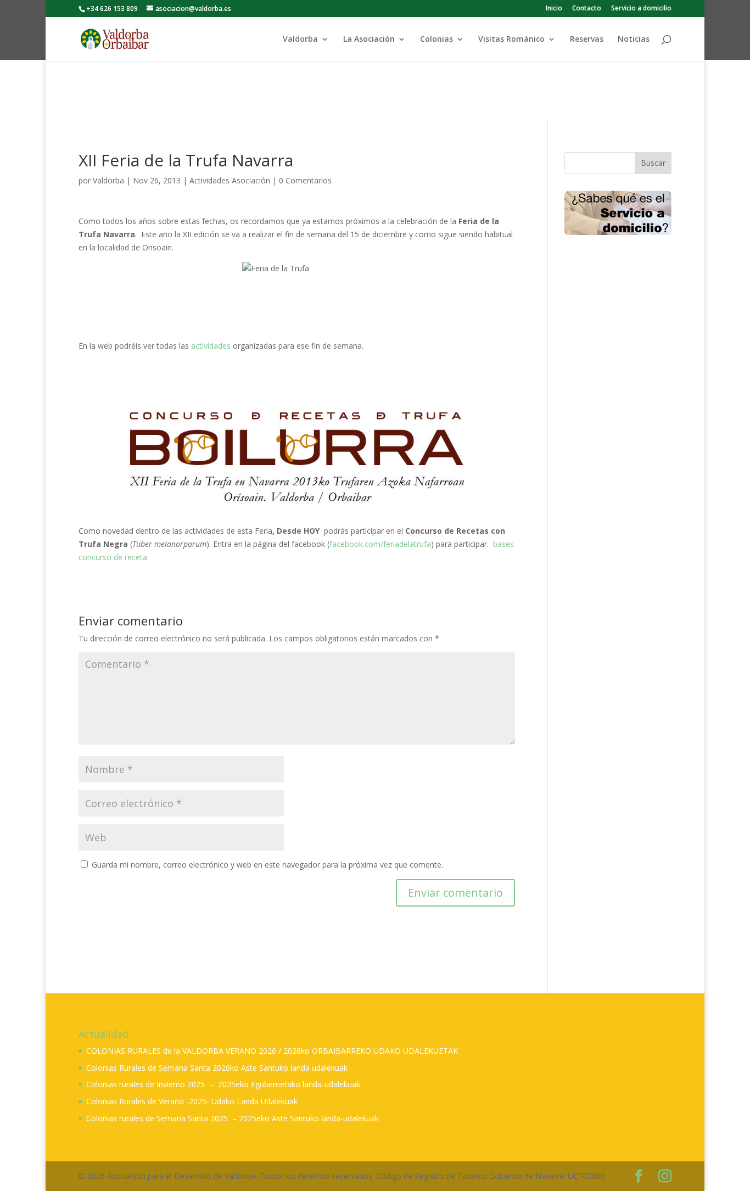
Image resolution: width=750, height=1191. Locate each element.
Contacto (586, 9)
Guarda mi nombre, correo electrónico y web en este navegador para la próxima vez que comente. (267, 864)
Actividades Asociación (229, 180)
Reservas (586, 39)
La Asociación (369, 39)
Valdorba (300, 39)
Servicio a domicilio (641, 9)
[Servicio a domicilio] (617, 213)
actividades (212, 345)
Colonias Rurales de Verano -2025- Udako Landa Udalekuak (192, 1101)
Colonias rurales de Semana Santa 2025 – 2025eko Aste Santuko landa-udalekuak (232, 1118)
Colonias (436, 39)
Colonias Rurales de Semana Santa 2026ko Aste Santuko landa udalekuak (217, 1068)
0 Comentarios (305, 180)
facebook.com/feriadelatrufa (380, 544)
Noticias (634, 39)
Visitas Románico (511, 39)
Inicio (554, 9)
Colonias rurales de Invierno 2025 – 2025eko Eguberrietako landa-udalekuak (223, 1084)
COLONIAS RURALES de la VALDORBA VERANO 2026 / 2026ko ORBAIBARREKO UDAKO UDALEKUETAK (272, 1050)
